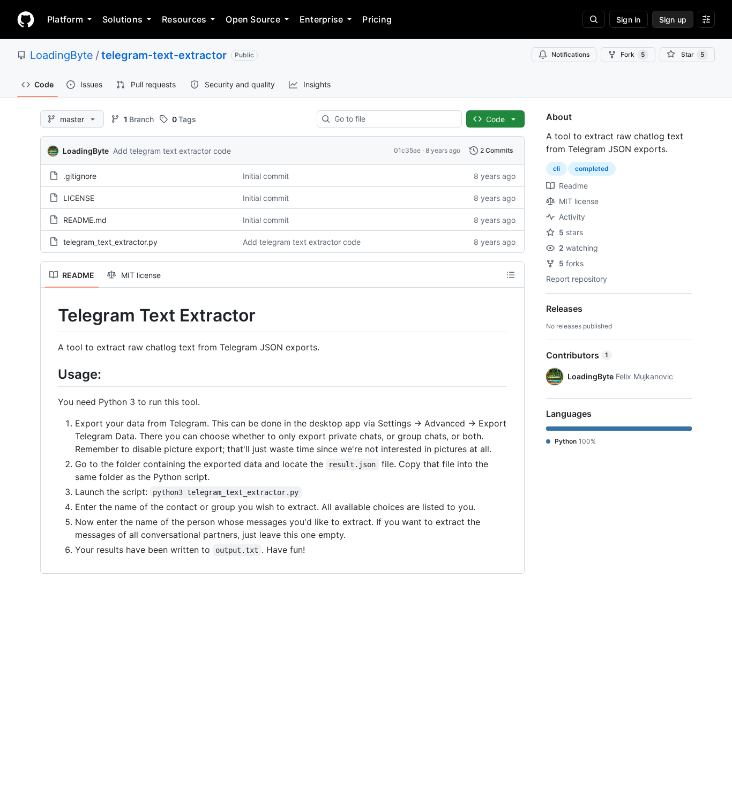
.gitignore (79, 176)
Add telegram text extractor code (172, 150)
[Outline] (511, 274)
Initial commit (266, 176)
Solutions (122, 19)
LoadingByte (61, 55)
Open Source (253, 19)
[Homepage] (25, 19)
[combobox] (393, 119)
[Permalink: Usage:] (50, 373)
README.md (85, 219)
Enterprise (321, 19)
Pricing (377, 19)
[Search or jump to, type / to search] (593, 19)
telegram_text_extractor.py (110, 241)
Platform (65, 19)
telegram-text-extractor (164, 55)
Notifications (570, 54)
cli (556, 168)
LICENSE (78, 198)
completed (592, 168)
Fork (633, 54)
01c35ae (407, 150)
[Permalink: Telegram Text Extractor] (50, 315)
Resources (184, 19)
